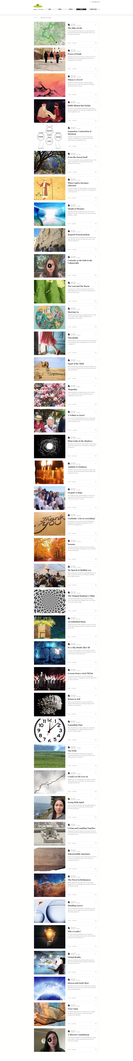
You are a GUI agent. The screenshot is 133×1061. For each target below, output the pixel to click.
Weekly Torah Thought (46, 17)
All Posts (36, 17)
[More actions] (96, 24)
